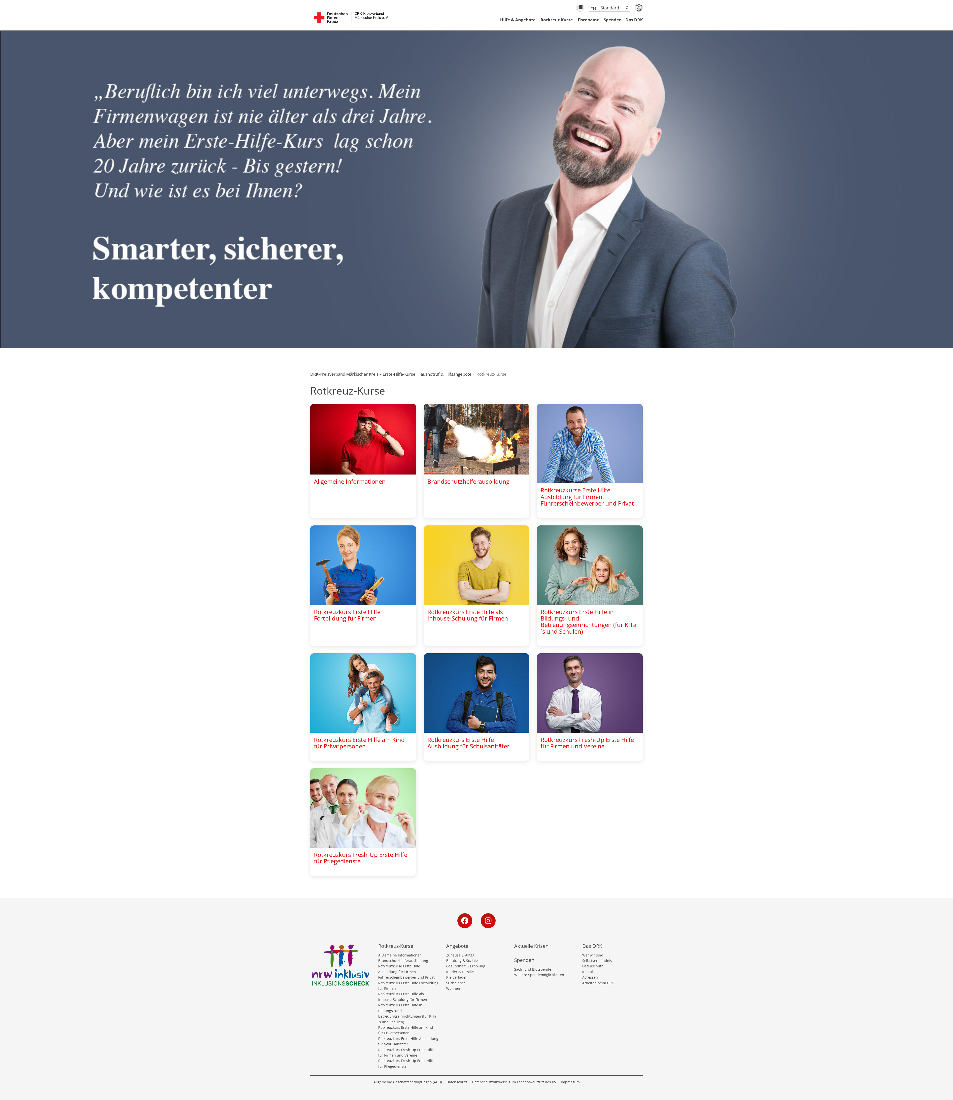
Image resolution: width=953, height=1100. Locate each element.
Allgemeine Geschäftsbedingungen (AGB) (408, 1082)
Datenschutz (592, 966)
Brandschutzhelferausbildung (403, 960)
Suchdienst (455, 983)
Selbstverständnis (597, 960)
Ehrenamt (588, 20)
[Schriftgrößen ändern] (607, 7)
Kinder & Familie (460, 971)
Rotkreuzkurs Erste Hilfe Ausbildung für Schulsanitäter (408, 1041)
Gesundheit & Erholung (465, 966)
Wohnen (453, 988)
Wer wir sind (592, 955)
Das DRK (634, 20)
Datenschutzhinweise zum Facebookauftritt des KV (514, 1082)
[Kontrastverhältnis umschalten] (580, 8)
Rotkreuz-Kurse (557, 20)
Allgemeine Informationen (400, 955)
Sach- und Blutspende (532, 969)
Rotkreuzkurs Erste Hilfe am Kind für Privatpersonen (405, 1030)
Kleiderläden (457, 977)
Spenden (613, 20)
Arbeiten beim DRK (598, 983)
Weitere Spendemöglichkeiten (539, 974)
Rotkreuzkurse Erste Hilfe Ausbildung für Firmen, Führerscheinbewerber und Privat (406, 972)
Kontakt (588, 971)
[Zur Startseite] (351, 20)
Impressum (570, 1082)
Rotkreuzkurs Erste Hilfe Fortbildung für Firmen (408, 986)
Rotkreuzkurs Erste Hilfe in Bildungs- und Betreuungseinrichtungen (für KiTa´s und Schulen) (407, 1013)
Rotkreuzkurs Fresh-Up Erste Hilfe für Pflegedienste (406, 1063)
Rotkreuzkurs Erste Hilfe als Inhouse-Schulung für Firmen (402, 996)
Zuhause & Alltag (460, 955)
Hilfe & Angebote (518, 20)
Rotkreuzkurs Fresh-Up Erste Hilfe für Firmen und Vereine (406, 1052)
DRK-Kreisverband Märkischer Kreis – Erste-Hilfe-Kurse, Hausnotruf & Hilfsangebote (391, 374)
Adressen (590, 977)
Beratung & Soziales (462, 960)
